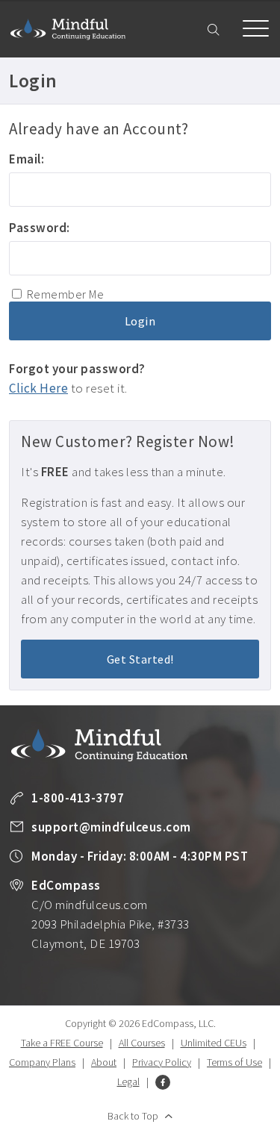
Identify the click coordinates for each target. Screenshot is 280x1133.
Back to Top (133, 1116)
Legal (128, 1081)
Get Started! (140, 659)
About (103, 1062)
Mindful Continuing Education (68, 29)
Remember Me (66, 294)
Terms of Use (234, 1062)
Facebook (162, 1082)
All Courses (142, 1042)
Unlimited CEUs (213, 1042)
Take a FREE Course (62, 1042)
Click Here (38, 388)
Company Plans (42, 1062)
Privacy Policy (161, 1062)
